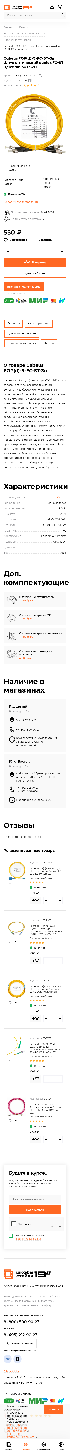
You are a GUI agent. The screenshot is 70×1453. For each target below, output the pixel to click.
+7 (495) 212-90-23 (27, 787)
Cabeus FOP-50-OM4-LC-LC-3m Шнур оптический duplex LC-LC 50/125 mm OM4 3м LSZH (46, 1108)
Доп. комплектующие (22, 333)
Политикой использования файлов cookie (17, 1428)
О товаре (14, 323)
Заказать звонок (22, 1343)
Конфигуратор (43, 1449)
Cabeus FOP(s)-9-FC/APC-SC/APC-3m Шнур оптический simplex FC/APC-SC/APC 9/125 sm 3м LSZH (46, 1048)
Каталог (26, 1449)
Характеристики (39, 323)
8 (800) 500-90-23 (21, 1321)
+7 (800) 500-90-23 (28, 729)
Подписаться (35, 1210)
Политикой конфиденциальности (21, 1435)
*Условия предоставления (21, 202)
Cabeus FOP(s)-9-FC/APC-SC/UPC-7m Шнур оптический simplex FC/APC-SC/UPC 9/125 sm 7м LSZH (46, 930)
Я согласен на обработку (30, 1237)
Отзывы (49, 343)
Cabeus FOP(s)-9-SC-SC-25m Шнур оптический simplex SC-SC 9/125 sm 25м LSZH (45, 989)
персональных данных (28, 1238)
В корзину (39, 262)
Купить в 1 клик (35, 273)
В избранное (18, 239)
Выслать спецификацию (23, 286)
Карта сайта (11, 1370)
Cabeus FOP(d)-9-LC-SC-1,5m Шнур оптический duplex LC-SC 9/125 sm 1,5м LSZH (46, 871)
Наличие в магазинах (22, 343)
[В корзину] (35, 900)
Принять (53, 1409)
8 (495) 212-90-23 (21, 1334)
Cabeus (61, 497)
